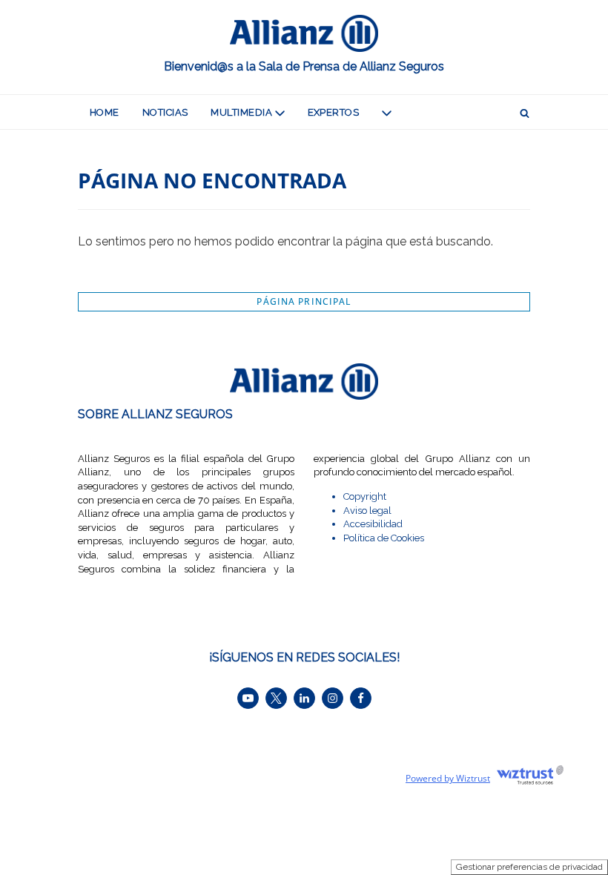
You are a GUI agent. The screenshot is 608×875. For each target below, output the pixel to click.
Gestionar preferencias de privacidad (529, 867)
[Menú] (387, 112)
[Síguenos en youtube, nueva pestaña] (248, 698)
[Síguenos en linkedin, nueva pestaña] (304, 698)
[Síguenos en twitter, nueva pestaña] (276, 698)
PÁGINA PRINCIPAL (304, 301)
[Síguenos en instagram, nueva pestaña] (332, 698)
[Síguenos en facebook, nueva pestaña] (360, 698)
